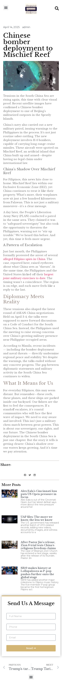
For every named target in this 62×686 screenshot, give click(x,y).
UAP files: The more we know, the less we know (36, 518)
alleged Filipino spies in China (24, 259)
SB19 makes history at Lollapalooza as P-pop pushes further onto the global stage (37, 572)
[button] (5, 7)
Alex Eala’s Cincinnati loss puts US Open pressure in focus (39, 494)
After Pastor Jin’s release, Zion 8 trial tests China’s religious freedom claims (38, 545)
